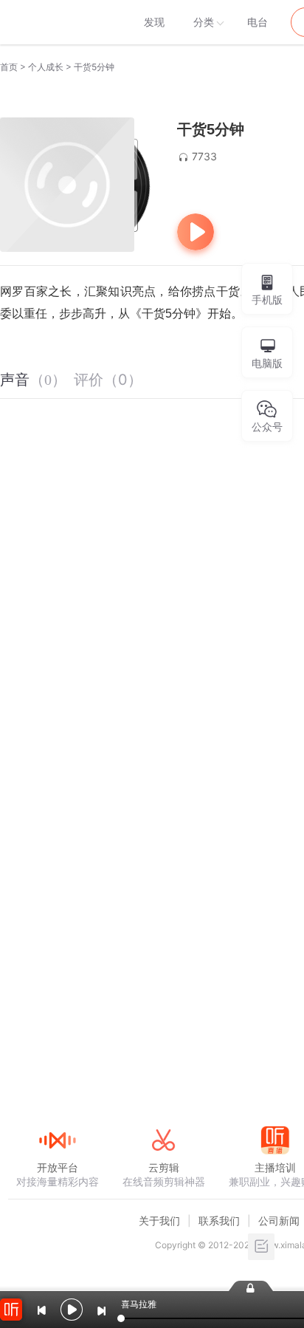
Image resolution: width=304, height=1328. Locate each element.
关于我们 (159, 1220)
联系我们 (219, 1220)
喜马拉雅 (57, 22)
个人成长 (45, 66)
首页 (9, 66)
